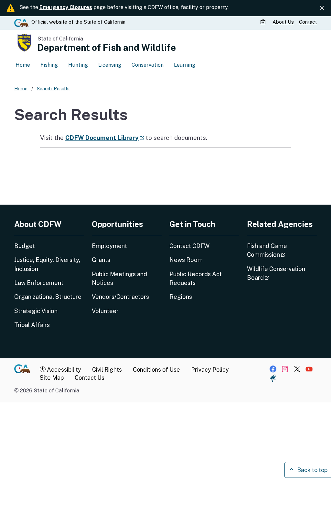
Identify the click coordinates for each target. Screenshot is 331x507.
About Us (283, 22)
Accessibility (63, 369)
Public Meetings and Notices (119, 278)
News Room (186, 259)
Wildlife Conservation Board (276, 273)
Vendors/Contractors (120, 296)
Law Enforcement (38, 282)
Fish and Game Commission (282, 250)
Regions (180, 296)
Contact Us (89, 377)
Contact (308, 22)
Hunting (78, 65)
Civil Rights (107, 369)
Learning (184, 65)
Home (23, 65)
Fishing (49, 65)
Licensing (109, 65)
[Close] (322, 8)
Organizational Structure (47, 296)
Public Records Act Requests (195, 278)
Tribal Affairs (32, 324)
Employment (109, 245)
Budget (24, 245)
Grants (101, 259)
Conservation (148, 65)
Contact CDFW (189, 245)
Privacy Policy (210, 369)
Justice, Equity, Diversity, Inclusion (47, 264)
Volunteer (105, 311)
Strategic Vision (36, 311)
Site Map (52, 377)
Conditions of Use (156, 369)
